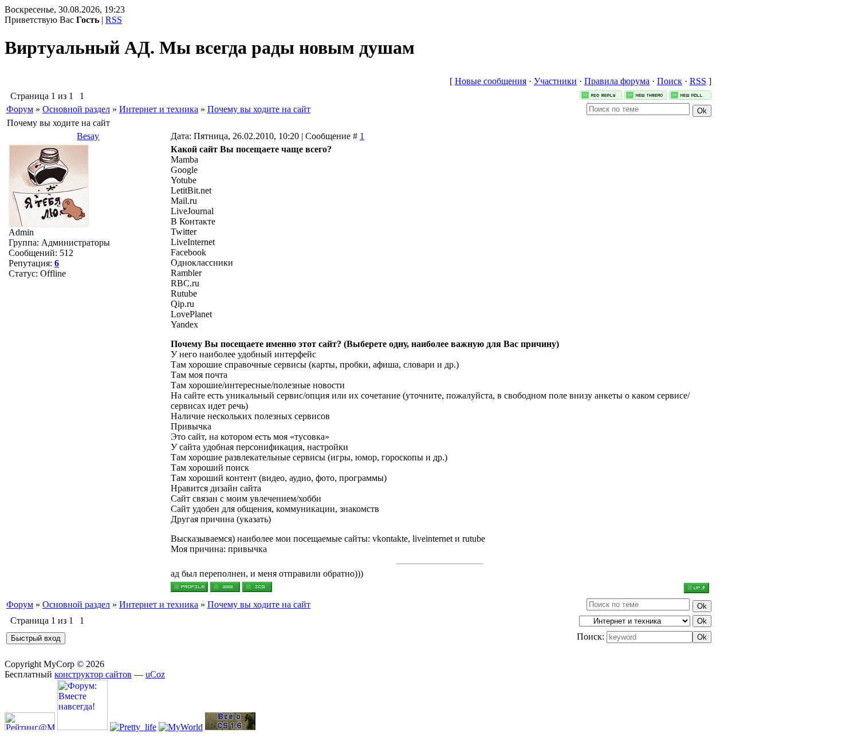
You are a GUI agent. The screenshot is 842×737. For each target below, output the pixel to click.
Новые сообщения (490, 81)
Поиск (669, 81)
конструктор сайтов (93, 674)
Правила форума (617, 81)
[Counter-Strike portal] (230, 727)
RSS (113, 20)
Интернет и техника (158, 109)
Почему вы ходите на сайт (258, 109)
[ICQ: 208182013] (257, 587)
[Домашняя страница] (225, 587)
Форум (19, 109)
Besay (88, 136)
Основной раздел (76, 109)
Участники (555, 81)
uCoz (155, 674)
